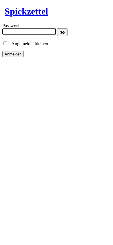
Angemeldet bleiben (28, 43)
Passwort (10, 25)
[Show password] (62, 32)
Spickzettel (26, 11)
